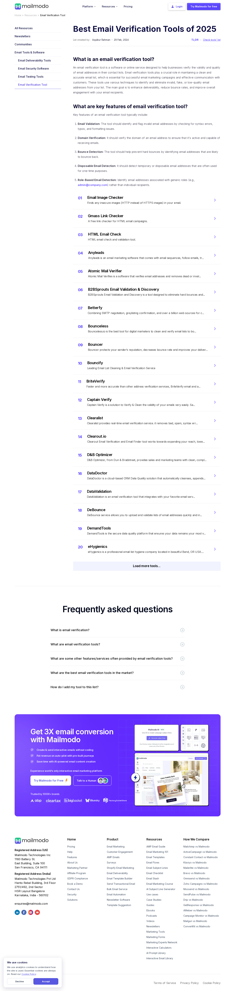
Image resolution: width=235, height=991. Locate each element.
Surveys (111, 862)
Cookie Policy (212, 983)
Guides (150, 905)
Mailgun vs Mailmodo (195, 921)
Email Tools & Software (30, 52)
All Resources (24, 28)
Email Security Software (33, 68)
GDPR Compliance (77, 878)
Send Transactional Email (121, 883)
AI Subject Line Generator (160, 889)
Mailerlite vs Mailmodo (196, 867)
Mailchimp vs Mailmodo (196, 846)
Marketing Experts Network (161, 942)
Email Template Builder (119, 878)
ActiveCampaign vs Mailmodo (200, 851)
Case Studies (153, 899)
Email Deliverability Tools (34, 60)
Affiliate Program (76, 873)
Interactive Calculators (159, 947)
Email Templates (155, 857)
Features (72, 857)
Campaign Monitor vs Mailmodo (201, 915)
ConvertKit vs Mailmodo (196, 926)
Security (72, 894)
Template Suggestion (119, 905)
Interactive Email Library (159, 958)
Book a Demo (75, 883)
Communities (23, 44)
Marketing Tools (155, 931)
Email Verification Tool (32, 84)
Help (70, 851)
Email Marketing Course (159, 883)
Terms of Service (164, 983)
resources (31, 15)
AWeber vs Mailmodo (195, 910)
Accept (46, 981)
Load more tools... (147, 566)
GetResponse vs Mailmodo (198, 905)
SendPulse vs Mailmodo (197, 894)
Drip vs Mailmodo (193, 899)
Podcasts (151, 915)
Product (112, 839)
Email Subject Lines (157, 867)
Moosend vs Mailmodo (196, 889)
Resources (154, 839)
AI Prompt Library (156, 953)
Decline (19, 981)
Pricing (71, 846)
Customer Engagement (120, 851)
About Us (72, 862)
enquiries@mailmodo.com (31, 903)
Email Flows (152, 862)
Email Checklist (154, 873)
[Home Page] (32, 6)
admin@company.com (92, 185)
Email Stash (152, 878)
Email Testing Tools (30, 76)
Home (18, 15)
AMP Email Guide (155, 846)
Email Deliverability (117, 873)
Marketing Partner (77, 867)
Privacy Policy (189, 983)
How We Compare (196, 839)
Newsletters (22, 36)
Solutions (72, 899)
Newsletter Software (118, 899)
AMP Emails (113, 857)
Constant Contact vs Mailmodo (200, 857)
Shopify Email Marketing (120, 867)
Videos (150, 921)
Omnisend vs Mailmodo (196, 878)
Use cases (152, 894)
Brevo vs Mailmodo (194, 873)
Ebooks (150, 910)
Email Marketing (116, 846)
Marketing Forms (155, 937)
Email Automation (116, 894)
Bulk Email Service (117, 889)
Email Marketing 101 (157, 851)
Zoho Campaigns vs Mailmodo (200, 883)
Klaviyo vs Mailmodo (195, 862)
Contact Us (73, 889)
